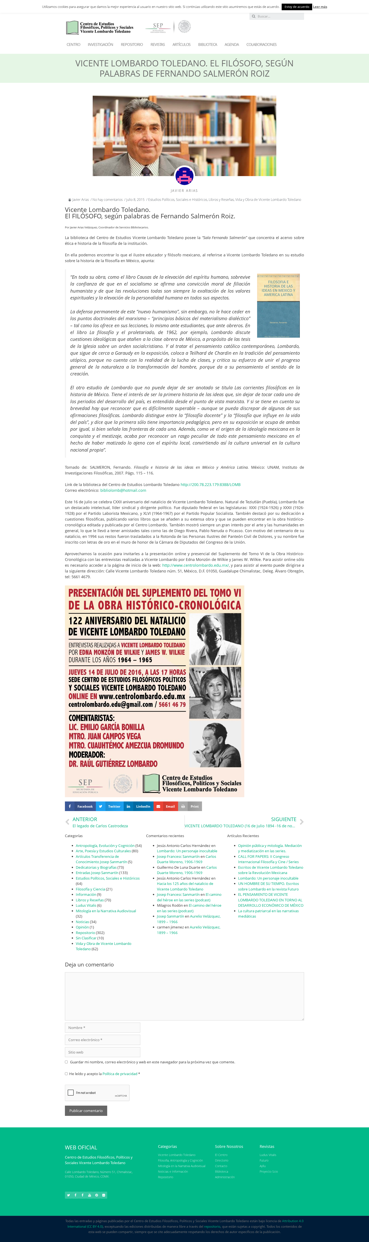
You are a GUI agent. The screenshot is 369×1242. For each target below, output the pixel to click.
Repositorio (85, 932)
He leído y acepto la (104, 1073)
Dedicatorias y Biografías (96, 867)
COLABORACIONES (261, 44)
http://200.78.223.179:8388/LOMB (211, 484)
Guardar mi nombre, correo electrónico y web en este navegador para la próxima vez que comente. (152, 1062)
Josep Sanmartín (170, 916)
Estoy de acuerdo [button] (297, 7)
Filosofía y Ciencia (90, 889)
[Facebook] (75, 1195)
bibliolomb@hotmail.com (123, 490)
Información (86, 894)
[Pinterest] (96, 1195)
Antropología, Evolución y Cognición (105, 845)
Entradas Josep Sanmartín (97, 872)
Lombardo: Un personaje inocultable (187, 850)
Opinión (82, 927)
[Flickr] (103, 1195)
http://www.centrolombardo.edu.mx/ (195, 565)
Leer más (320, 6)
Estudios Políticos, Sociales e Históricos (177, 199)
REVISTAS (158, 44)
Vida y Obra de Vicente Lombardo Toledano (268, 199)
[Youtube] (89, 1195)
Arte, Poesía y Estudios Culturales (103, 850)
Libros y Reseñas (221, 199)
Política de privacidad (119, 1073)
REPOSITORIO (132, 44)
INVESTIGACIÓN (100, 44)
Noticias (82, 921)
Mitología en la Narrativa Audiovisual (106, 910)
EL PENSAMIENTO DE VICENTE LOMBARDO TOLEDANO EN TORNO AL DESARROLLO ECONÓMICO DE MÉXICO (270, 900)
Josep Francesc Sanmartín (178, 856)
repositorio (212, 1226)
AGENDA (232, 44)
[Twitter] (68, 1195)
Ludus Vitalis (86, 905)
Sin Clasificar (86, 938)
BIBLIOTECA (207, 44)
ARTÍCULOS (181, 44)
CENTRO (73, 44)
